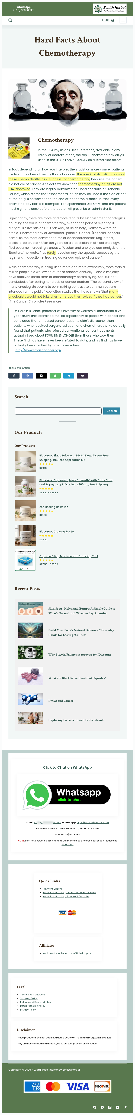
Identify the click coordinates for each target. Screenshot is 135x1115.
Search (112, 411)
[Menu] (123, 20)
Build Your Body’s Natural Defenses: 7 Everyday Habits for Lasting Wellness (81, 632)
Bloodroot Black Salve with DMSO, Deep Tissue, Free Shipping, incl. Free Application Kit (73, 458)
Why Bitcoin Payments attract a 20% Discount (79, 655)
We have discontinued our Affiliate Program (67, 953)
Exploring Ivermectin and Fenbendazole (76, 720)
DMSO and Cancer (60, 701)
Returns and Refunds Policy (35, 1002)
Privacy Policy (28, 1009)
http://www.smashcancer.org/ (38, 350)
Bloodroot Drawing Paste (56, 531)
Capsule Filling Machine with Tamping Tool (68, 556)
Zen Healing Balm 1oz (53, 507)
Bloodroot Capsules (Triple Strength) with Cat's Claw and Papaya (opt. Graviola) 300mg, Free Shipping (75, 482)
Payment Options (52, 888)
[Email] (82, 376)
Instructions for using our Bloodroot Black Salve (69, 892)
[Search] (10, 20)
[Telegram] (68, 376)
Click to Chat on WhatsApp (67, 767)
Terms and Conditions (32, 994)
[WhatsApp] (55, 376)
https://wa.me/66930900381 (93, 822)
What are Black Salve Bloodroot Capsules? (77, 678)
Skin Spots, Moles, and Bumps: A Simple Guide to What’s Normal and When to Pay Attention (81, 611)
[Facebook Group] (102, 1107)
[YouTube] (117, 1107)
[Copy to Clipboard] (14, 376)
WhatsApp (67, 844)
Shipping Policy (28, 998)
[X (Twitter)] (41, 376)
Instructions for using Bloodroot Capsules (66, 896)
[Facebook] (27, 376)
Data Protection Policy (32, 1006)
